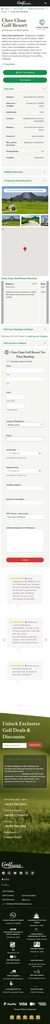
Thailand (27, 771)
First (7, 374)
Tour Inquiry (25, 80)
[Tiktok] (32, 873)
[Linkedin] (21, 873)
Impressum (31, 1009)
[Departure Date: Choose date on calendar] (39, 471)
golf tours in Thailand (38, 336)
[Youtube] (15, 873)
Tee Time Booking (26, 72)
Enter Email (10, 401)
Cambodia (8, 774)
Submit (25, 560)
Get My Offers (34, 745)
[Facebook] (3, 873)
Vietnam (35, 771)
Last (7, 383)
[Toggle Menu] (45, 3)
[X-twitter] (9, 873)
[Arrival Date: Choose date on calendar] (39, 453)
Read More (10, 64)
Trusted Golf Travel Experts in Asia (23, 759)
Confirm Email (12, 410)
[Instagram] (27, 873)
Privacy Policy (19, 1009)
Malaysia (17, 774)
